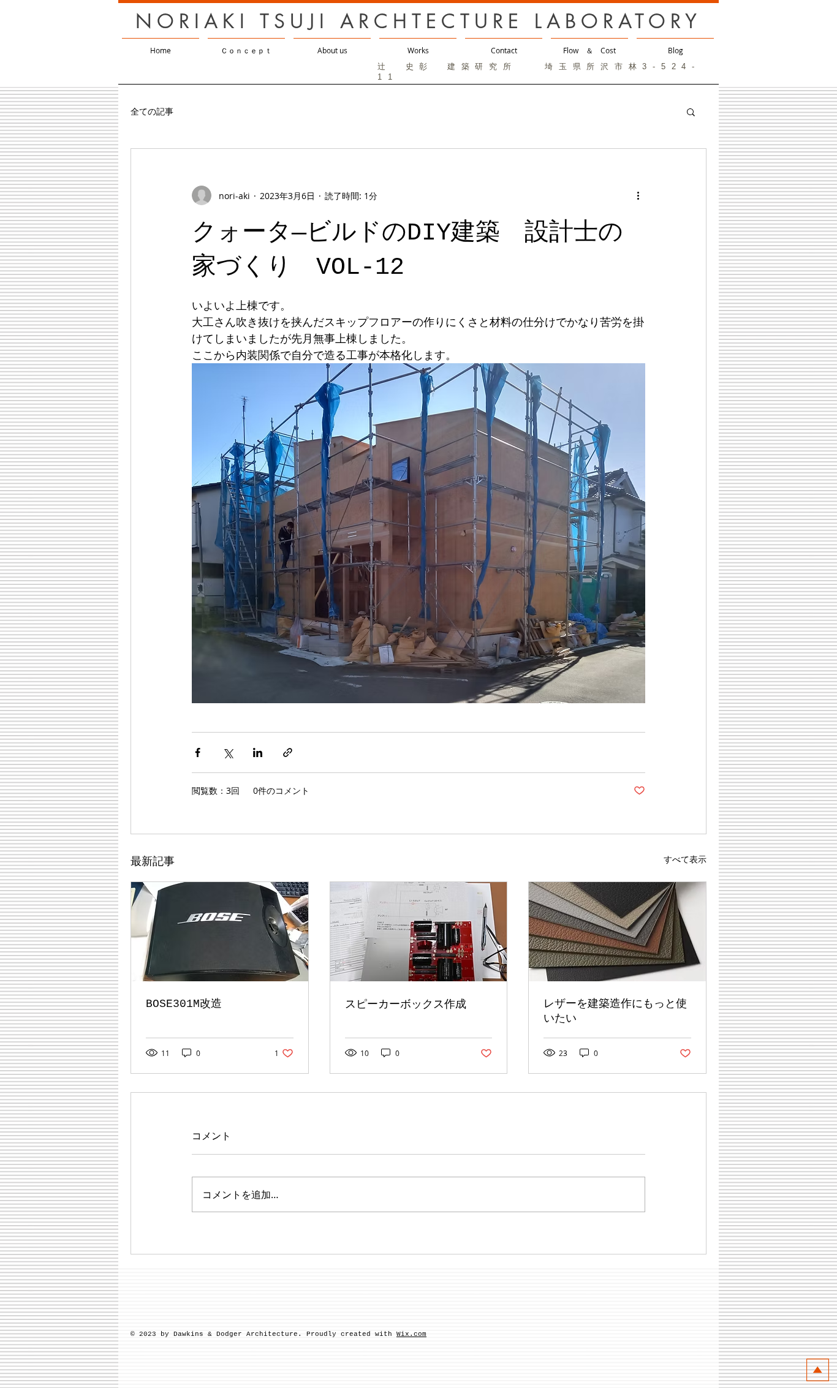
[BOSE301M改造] (219, 931)
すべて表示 (685, 859)
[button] (691, 111)
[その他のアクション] (638, 195)
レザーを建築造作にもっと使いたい (615, 1011)
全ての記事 (152, 111)
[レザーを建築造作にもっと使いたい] (617, 931)
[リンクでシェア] (288, 752)
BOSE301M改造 (184, 1004)
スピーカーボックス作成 (405, 1004)
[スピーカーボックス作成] (418, 931)
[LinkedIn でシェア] (257, 752)
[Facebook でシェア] (197, 752)
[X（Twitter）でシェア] (227, 752)
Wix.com (411, 1334)
